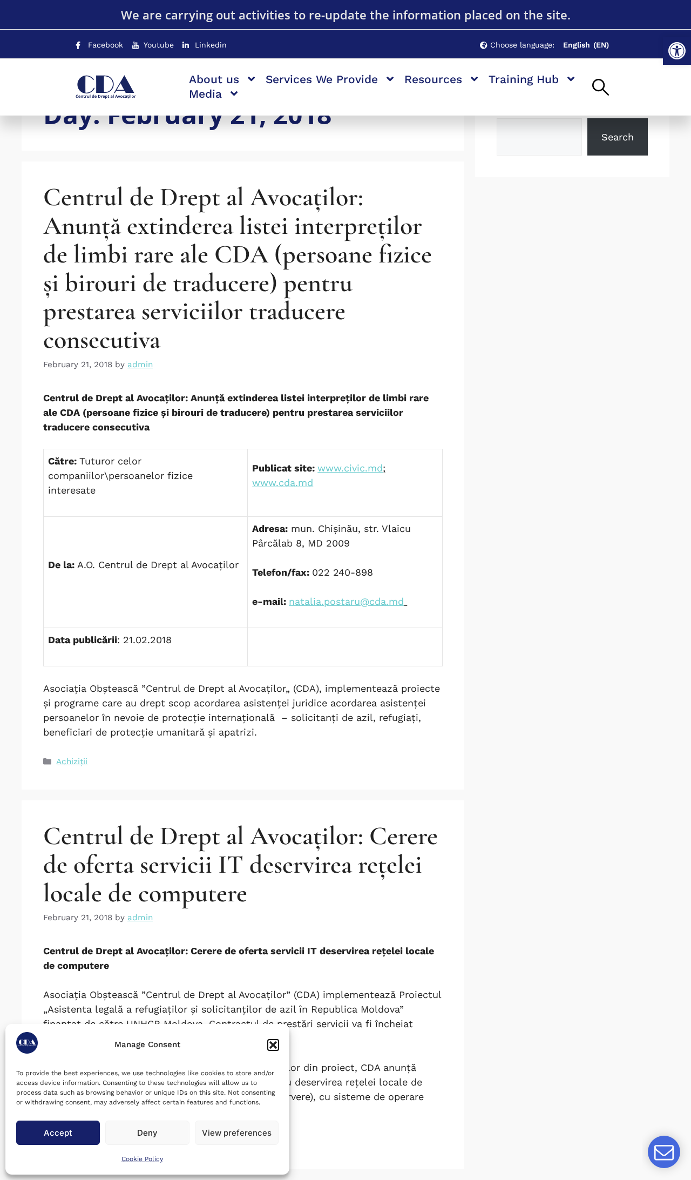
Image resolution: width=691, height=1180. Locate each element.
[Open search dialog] (600, 88)
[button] (677, 51)
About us (214, 79)
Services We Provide (322, 79)
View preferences (237, 1133)
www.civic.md (350, 468)
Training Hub (524, 79)
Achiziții (71, 761)
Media (205, 93)
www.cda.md (282, 482)
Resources (433, 79)
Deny (147, 1133)
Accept (58, 1133)
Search (617, 137)
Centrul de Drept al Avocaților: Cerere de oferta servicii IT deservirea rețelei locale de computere (240, 864)
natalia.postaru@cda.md (346, 601)
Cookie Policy (142, 1159)
